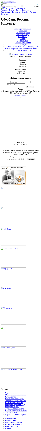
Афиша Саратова (11, 413)
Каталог (12, 10)
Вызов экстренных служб (14, 399)
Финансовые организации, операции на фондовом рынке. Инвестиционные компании (22, 48)
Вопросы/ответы (11, 426)
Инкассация (22, 37)
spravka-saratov (10, 418)
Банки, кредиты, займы (22, 29)
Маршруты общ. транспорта (15, 395)
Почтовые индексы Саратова (16, 411)
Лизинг (22, 39)
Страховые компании (23, 43)
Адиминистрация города (14, 409)
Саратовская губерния (13, 422)
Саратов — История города (15, 415)
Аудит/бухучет (22, 41)
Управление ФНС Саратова (15, 401)
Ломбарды (23, 45)
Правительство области (14, 403)
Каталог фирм (10, 420)
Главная (4, 10)
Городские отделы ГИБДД (15, 405)
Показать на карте (20, 95)
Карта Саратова (11, 393)
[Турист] (13, 204)
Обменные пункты (23, 33)
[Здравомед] (13, 225)
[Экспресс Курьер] (13, 184)
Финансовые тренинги (22, 50)
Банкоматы (16, 12)
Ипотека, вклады (22, 35)
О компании (9, 428)
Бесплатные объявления (14, 424)
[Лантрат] (13, 344)
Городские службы (12, 407)
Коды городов (10, 397)
